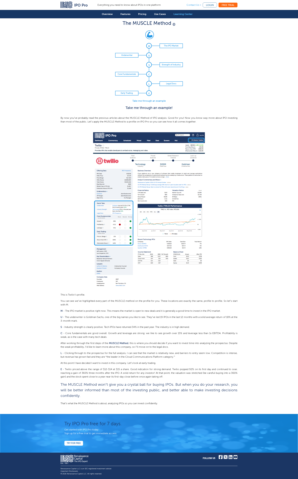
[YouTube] (235, 458)
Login (210, 5)
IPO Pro (81, 5)
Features (125, 14)
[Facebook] (221, 458)
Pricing (142, 14)
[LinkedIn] (231, 458)
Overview (107, 14)
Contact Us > (194, 4)
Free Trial (228, 5)
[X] (226, 458)
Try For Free (74, 443)
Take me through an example (149, 100)
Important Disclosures (69, 471)
